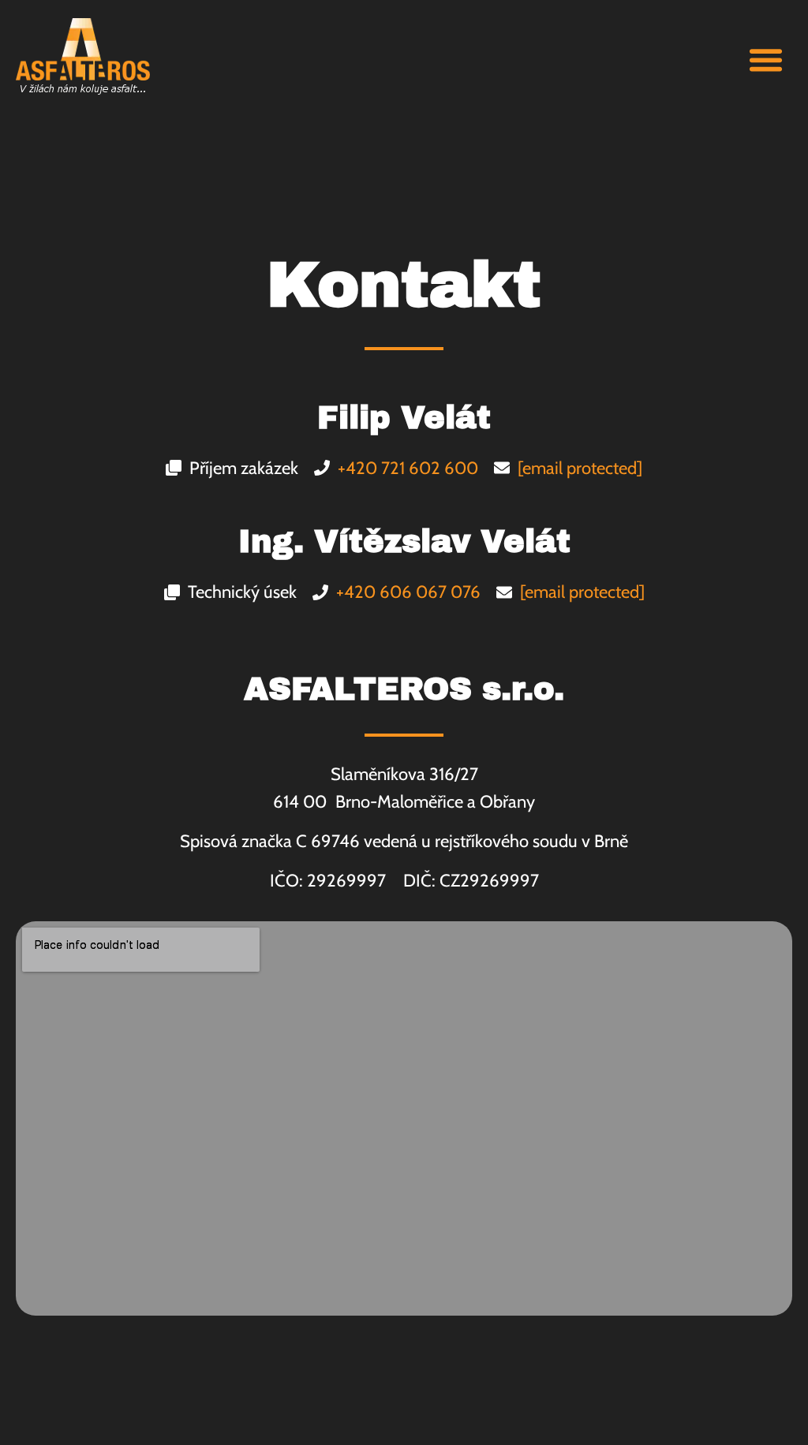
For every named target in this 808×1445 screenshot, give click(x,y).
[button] (766, 59)
